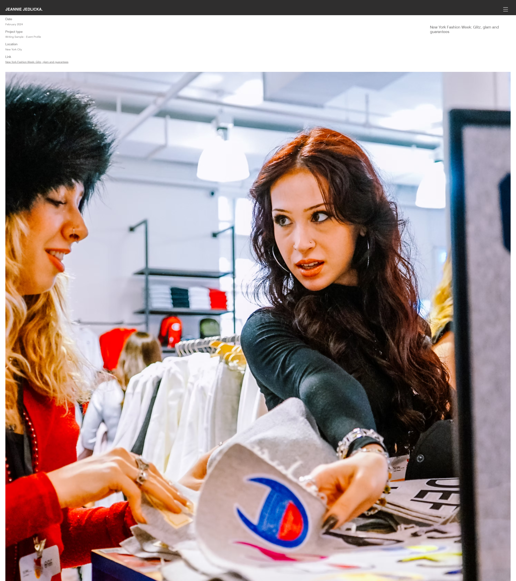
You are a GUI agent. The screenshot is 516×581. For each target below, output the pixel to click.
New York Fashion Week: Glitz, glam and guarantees (36, 62)
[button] (505, 9)
